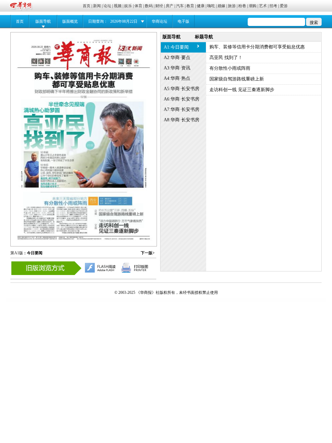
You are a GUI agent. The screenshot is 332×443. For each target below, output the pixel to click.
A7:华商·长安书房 (181, 109)
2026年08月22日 (123, 21)
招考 (273, 6)
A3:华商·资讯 (177, 68)
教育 (190, 6)
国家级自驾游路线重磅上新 (236, 79)
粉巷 (242, 6)
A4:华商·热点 (177, 78)
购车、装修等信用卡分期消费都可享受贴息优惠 (257, 46)
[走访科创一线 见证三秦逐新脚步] (120, 221)
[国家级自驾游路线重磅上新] (121, 207)
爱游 (284, 6)
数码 (149, 6)
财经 (159, 6)
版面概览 (70, 21)
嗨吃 (211, 6)
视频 (118, 6)
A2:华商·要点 (177, 57)
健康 (201, 6)
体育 (138, 6)
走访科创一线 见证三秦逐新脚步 (241, 89)
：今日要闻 (32, 253)
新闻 (97, 6)
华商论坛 (159, 21)
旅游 (232, 6)
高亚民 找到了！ (226, 57)
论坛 (107, 6)
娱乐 (128, 6)
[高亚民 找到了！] (83, 141)
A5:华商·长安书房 (181, 88)
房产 (169, 6)
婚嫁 (221, 6)
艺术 (263, 6)
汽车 (180, 6)
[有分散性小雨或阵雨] (75, 210)
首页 (86, 6)
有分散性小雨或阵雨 (229, 68)
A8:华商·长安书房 (181, 119)
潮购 (252, 6)
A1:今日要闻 (176, 47)
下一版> (148, 253)
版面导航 (43, 21)
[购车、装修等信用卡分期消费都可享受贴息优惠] (83, 81)
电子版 (183, 21)
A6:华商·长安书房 (181, 99)
